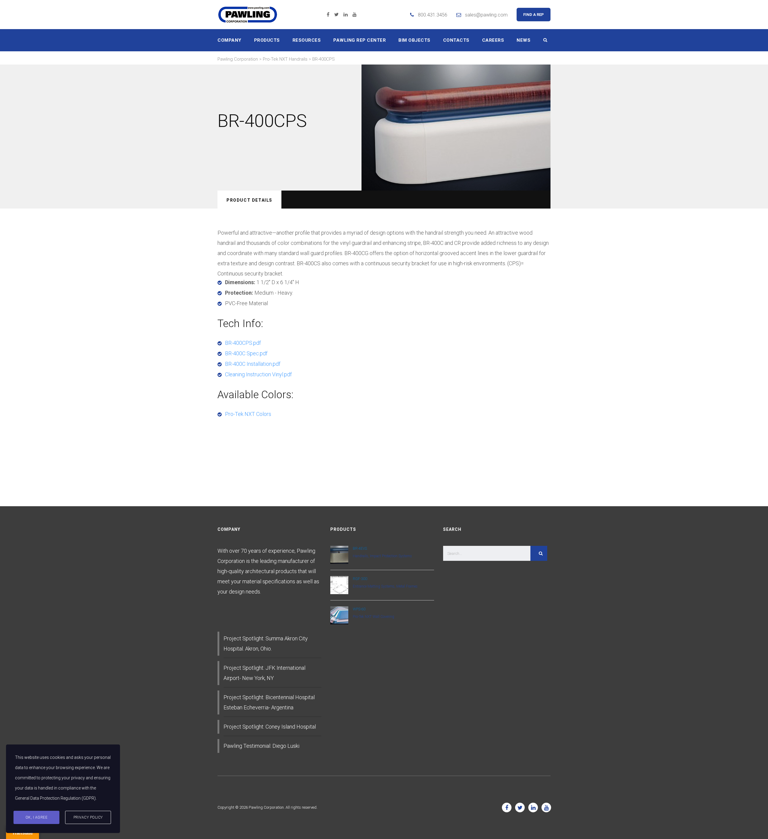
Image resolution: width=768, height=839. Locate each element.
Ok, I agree (37, 817)
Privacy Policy (88, 817)
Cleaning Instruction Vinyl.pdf (258, 374)
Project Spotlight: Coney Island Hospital (270, 726)
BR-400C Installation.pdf (252, 364)
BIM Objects (414, 40)
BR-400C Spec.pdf (246, 353)
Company (230, 40)
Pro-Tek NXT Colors (248, 414)
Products (267, 40)
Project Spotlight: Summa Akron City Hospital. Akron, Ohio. (266, 643)
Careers (493, 40)
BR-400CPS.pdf (243, 343)
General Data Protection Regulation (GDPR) (55, 798)
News (523, 40)
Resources (306, 40)
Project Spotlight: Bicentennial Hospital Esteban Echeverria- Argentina (269, 702)
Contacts (456, 40)
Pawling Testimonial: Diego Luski (261, 746)
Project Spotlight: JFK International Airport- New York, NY (264, 673)
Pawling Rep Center (359, 40)
